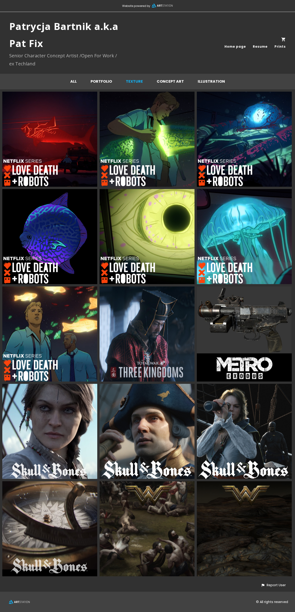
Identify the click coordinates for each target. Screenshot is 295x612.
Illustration (211, 81)
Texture (134, 81)
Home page (235, 46)
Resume (260, 46)
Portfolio (101, 81)
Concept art (170, 81)
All (73, 81)
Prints (280, 46)
